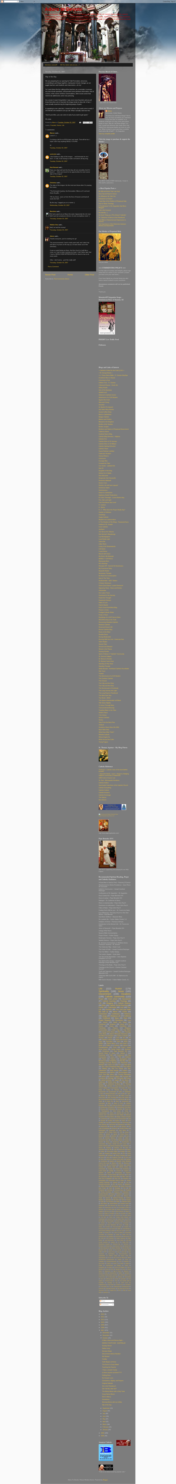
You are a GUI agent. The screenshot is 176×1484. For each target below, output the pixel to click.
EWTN (109, 1172)
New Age (124, 1251)
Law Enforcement (109, 1240)
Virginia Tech (113, 1290)
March (105, 1424)
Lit (118, 1242)
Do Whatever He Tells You (107, 196)
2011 (102, 1319)
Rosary (128, 1078)
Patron (102, 1151)
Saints (124, 1012)
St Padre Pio (109, 1101)
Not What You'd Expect (106, 1036)
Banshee (53, 211)
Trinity (126, 1111)
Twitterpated (117, 1286)
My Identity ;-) (103, 212)
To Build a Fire (119, 1284)
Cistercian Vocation (105, 453)
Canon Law (111, 1064)
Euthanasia (101, 1224)
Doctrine (110, 1120)
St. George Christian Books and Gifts (108, 1275)
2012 (103, 1317)
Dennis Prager (119, 1221)
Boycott (100, 1213)
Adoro (52, 236)
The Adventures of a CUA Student (109, 676)
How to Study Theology (106, 203)
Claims (120, 1138)
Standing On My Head (106, 664)
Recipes (125, 1090)
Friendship (102, 1028)
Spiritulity (127, 1273)
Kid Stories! (105, 1356)
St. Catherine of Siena (113, 1084)
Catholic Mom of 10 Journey (108, 441)
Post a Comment (53, 266)
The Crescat (103, 681)
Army (115, 1207)
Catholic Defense (124, 1003)
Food (120, 1082)
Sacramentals (112, 1091)
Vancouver (101, 1290)
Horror (127, 1230)
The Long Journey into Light (108, 690)
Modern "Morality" (116, 1248)
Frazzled (53, 125)
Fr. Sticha (102, 507)
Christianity (126, 1169)
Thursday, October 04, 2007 (59, 218)
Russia (107, 1269)
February (106, 1427)
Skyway (101, 1273)
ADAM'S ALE (103, 392)
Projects (109, 1263)
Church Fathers (114, 1076)
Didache (101, 1172)
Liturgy (104, 1016)
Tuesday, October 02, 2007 (58, 148)
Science (118, 1196)
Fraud (107, 1122)
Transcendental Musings (106, 708)
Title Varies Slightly (105, 703)
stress (108, 1157)
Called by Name (104, 431)
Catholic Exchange (105, 795)
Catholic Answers (104, 792)
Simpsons (126, 1271)
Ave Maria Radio (110, 1209)
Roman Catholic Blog (105, 629)
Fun (128, 1174)
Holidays (108, 1147)
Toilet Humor (117, 1111)
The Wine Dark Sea (105, 695)
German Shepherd (115, 1145)
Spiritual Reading (118, 1198)
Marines (120, 1184)
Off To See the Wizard (119, 1257)
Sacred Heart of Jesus (107, 1053)
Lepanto (113, 1242)
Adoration (110, 1086)
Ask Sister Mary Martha (106, 409)
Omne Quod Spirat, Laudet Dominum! (111, 585)
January (105, 1429)
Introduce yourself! (51, 65)
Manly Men (125, 1242)
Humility (101, 1232)
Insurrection (118, 1236)
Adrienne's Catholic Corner (107, 395)
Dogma (117, 1120)
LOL (100, 1003)
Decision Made (107, 1351)
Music (100, 1045)
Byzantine (123, 1213)
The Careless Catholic (106, 678)
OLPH (117, 1126)
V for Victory (103, 715)
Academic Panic (116, 1157)
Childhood (106, 1018)
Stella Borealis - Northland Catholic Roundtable (114, 668)
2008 (103, 1327)
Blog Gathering (119, 1211)
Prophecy (117, 1192)
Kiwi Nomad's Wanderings (107, 534)
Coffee (127, 1138)
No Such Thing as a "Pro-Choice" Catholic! (112, 215)
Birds (119, 1163)
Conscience (127, 1105)
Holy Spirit (127, 1064)
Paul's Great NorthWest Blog (108, 607)
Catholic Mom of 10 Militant (107, 444)
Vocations (126, 994)
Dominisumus (103, 490)
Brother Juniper (104, 426)
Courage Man (103, 461)
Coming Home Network (122, 1217)
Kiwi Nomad (54, 167)
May (104, 1419)
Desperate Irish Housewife (107, 478)
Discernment (105, 994)
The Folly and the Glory (106, 683)
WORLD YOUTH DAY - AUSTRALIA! (113, 1343)
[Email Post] (80, 122)
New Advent (102, 800)
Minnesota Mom (104, 561)
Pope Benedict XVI (120, 1051)
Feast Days (102, 1097)
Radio (121, 1263)
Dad (129, 1118)
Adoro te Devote (63, 9)
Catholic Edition (104, 783)
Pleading (128, 1190)
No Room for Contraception (107, 576)
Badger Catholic (104, 417)
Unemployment (125, 1286)
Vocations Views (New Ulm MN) (109, 727)
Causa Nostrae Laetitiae (106, 451)
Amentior (101, 405)
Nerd (110, 1188)
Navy (118, 1251)
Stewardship (128, 1276)
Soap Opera (122, 1130)
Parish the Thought (105, 598)
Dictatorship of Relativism (108, 1107)
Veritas (101, 720)
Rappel (127, 1263)
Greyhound (120, 1055)
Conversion (103, 1014)
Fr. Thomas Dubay (111, 1174)
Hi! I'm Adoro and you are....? (70, 65)
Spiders (120, 1273)
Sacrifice (120, 1109)
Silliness (126, 1196)
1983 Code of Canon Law (107, 778)
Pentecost (114, 1128)
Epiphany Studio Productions (108, 495)
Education (109, 1041)
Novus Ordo (124, 1255)
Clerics (111, 1217)
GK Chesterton (103, 1176)
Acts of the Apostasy (105, 390)
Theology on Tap (112, 1282)
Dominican (102, 1055)
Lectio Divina (120, 1240)
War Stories (104, 1203)
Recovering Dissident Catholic (108, 622)
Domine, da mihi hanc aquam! (108, 485)
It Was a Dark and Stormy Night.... (113, 1340)
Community (104, 1118)
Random (109, 1009)
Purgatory (107, 1153)
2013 (103, 1314)
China (123, 1215)
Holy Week (127, 1030)
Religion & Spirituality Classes (104, 815)
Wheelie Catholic (104, 734)
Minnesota (122, 1149)
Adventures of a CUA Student (108, 397)
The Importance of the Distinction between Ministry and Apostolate (112, 224)
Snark (100, 1101)
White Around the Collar (106, 739)
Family (101, 1007)
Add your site (112, 815)
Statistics (120, 1276)
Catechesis (112, 1007)
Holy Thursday (112, 1097)
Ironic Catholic (103, 527)
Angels (117, 1080)
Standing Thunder (104, 666)
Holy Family (125, 1122)
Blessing (126, 1163)
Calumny (106, 1215)
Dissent (101, 1142)
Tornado (128, 1199)
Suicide (116, 1278)
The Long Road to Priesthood (108, 693)
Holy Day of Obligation (105, 1178)
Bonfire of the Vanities (106, 424)
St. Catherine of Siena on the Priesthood (112, 217)
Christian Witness (110, 1138)
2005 (103, 1436)
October (105, 1338)
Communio (102, 458)
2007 (103, 1330)
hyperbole (105, 1292)
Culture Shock (121, 1219)
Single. (101, 1198)
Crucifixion (123, 1026)
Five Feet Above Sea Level (107, 502)
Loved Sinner (103, 551)
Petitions (128, 1057)
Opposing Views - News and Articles (110, 588)
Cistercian (102, 1082)
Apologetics (123, 1059)
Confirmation (102, 1219)
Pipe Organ (101, 1263)
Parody (122, 1099)
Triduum (113, 1059)
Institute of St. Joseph (106, 524)
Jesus (121, 991)
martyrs (101, 1134)
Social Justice (116, 1049)
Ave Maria (125, 1080)
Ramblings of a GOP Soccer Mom (109, 617)
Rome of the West (104, 632)
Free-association (117, 1226)
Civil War (103, 1217)
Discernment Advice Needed (111, 1354)
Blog (113, 1211)
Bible (104, 1005)
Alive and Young (104, 402)
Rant (125, 1018)
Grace (111, 1026)
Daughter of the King (105, 470)
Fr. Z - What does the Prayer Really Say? (112, 510)
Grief (118, 1041)
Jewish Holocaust (120, 1238)
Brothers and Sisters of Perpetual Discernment (114, 429)
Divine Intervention (122, 1039)
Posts (103, 1301)
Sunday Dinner (107, 1345)
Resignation (101, 1267)
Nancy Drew (112, 1251)
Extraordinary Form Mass (124, 1107)
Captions (121, 1136)
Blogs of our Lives (113, 1095)
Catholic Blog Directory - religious (109, 436)
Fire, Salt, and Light (105, 500)
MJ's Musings (103, 563)
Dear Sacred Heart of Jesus (108, 194)
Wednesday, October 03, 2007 (60, 205)
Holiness (127, 1014)
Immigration (110, 1234)
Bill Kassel (107, 1211)
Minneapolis (115, 1186)
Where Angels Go (104, 737)
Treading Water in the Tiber (107, 710)
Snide (106, 1273)
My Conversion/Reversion (106, 1099)
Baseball (101, 1136)
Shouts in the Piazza (105, 649)
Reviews (126, 1194)
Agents (115, 1134)
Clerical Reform (104, 456)
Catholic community (115, 996)
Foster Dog (115, 1030)
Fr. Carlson (102, 505)
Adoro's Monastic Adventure (119, 1034)
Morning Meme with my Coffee (112, 1402)
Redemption (102, 1130)
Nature (129, 1149)
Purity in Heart (103, 615)
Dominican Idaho (104, 488)
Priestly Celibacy (124, 1128)
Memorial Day (116, 1244)
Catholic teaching (109, 1001)
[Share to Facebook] (90, 123)
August (105, 1411)
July (104, 1413)
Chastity (110, 1169)
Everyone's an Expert (105, 198)
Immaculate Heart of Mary (116, 1180)
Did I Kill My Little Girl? (109, 1388)
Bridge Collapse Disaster (124, 1116)
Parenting (109, 1190)
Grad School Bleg (114, 1176)
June (104, 1416)
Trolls (102, 1201)
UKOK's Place (103, 712)
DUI (128, 1219)
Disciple (126, 1140)
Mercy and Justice (123, 1097)
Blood (107, 1136)
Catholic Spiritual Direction (107, 446)
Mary (119, 1032)
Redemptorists (109, 1265)
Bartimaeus (126, 1209)
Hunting (107, 1232)
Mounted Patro (102, 1250)
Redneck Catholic (104, 624)
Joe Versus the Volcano (106, 532)
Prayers (115, 1028)
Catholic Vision (103, 448)
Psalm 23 (115, 1263)
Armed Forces (124, 1134)
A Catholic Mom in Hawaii (107, 378)
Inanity (117, 1234)
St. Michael (122, 1275)
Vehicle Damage (120, 1155)
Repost (126, 1265)
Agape (127, 1205)
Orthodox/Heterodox (111, 1261)
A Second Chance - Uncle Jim (108, 385)
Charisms (117, 1215)
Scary (123, 1269)
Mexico (112, 1072)
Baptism (112, 1161)
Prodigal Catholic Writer (106, 612)
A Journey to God (104, 380)
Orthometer (102, 590)
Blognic (127, 1211)
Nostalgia (117, 1188)
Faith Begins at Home (109, 1362)
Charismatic (102, 1169)
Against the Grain (104, 400)
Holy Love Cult (120, 1230)
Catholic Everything (105, 787)
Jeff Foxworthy (110, 1238)
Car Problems (113, 1165)
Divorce (110, 1222)
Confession (116, 1014)
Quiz (127, 1099)
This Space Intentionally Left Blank (110, 700)
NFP (105, 1251)
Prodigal (122, 1151)
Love (129, 1020)
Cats (112, 1215)
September (106, 1408)
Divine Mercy (111, 1043)
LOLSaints (102, 549)
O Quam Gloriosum (105, 583)
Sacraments (126, 999)
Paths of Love (103, 602)
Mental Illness (109, 1246)
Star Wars (116, 1199)
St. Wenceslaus (112, 1276)
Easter (123, 1088)
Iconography (102, 1180)
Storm (102, 1278)
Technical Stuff (108, 1280)
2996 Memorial (111, 1205)
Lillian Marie (102, 544)
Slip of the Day (107, 1405)
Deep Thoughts (110, 1221)
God (117, 1037)
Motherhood (104, 1126)
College (111, 1170)
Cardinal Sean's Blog (105, 434)
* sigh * (129, 1093)
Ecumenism (116, 1142)
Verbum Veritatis (104, 717)
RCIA (125, 1041)
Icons (112, 1057)
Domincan (117, 1222)
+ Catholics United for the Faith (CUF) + (111, 370)
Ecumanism (126, 1222)
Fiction (123, 1120)
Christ (100, 1138)
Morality (122, 1061)
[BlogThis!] (86, 123)
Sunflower (110, 1155)
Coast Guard (102, 1170)
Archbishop (104, 1161)
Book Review (102, 1165)
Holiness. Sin (118, 1147)
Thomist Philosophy (124, 1074)
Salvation (118, 1269)
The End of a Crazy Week (110, 1364)
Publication (125, 1192)
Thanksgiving (105, 1111)
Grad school (112, 999)
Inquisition (110, 1236)
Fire (119, 1064)
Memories (126, 1244)
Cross (115, 1047)
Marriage (111, 1078)
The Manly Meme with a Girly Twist (113, 1391)
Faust (120, 1224)
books (129, 1155)
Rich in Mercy (106, 1397)
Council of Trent (111, 1219)
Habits (118, 1228)
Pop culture (127, 1066)
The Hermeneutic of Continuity (108, 688)
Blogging (109, 1003)
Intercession (112, 1124)
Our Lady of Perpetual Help (111, 1066)
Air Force (126, 1157)
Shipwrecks (108, 1271)
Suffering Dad (109, 1278)
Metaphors (128, 1184)
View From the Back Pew (107, 722)
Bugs (117, 1213)
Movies (112, 1126)
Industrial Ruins (102, 1236)
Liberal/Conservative (104, 1184)
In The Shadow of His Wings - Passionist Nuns (114, 522)
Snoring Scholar (104, 651)
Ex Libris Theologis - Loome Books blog (111, 497)
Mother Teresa (125, 1186)
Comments (105, 1304)
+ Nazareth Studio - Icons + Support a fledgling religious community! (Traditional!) (114, 774)
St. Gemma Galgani (105, 656)
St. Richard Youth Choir (106, 661)
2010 (103, 1322)
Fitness (100, 1226)
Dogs (100, 1041)
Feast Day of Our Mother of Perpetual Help (112, 201)
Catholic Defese (123, 1167)
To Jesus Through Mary (106, 705)
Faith (111, 1055)
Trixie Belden (103, 1286)
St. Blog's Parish (112, 1132)
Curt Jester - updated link (107, 466)
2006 (103, 1433)
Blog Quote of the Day (122, 1086)
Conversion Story (103, 1140)
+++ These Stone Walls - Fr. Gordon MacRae (113, 375)
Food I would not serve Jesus (117, 1144)
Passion (101, 1037)
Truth (118, 1093)
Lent (121, 1007)
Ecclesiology (118, 1172)
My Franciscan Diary (105, 568)
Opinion (119, 1259)
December (106, 1332)
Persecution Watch (112, 1151)
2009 (103, 1325)
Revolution (109, 1267)
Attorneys (101, 1209)
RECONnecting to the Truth (107, 620)
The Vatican (102, 797)
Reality (100, 1265)
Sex (124, 1153)
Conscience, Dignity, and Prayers (112, 1380)
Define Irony (112, 1082)
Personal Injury (119, 1190)
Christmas (105, 1051)
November (106, 1335)
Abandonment (103, 1113)
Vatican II (123, 1053)
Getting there (106, 1375)
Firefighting (112, 1061)
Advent (125, 1045)
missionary (102, 1205)
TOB (122, 1199)
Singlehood (112, 1130)
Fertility (127, 1224)
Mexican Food (118, 1246)
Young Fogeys (103, 742)
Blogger (105, 1480)
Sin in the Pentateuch (109, 1386)
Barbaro (119, 1209)
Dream (108, 1142)
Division (103, 1222)
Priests (110, 1037)
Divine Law (128, 1221)
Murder (111, 1250)
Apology (128, 1159)
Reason (112, 1194)
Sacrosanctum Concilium (106, 1196)
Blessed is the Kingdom (106, 422)
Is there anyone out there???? (112, 1372)
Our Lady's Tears (104, 593)
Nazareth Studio (104, 571)
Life (63, 125)
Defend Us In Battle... (105, 473)
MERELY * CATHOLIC (106, 558)
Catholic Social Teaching (118, 1005)
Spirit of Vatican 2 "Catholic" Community (111, 654)
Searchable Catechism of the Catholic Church (113, 785)
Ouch (120, 1261)
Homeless (126, 1178)
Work (117, 1101)
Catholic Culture (104, 790)
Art (130, 1037)
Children (117, 1169)
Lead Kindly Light (104, 539)
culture (122, 1024)
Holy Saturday (103, 1124)
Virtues (105, 1022)
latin (123, 1093)
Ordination (101, 1261)
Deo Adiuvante (103, 475)
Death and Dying (120, 1022)
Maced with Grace (104, 554)
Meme (115, 1012)
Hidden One (54, 225)
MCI (114, 1184)
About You (120, 1205)
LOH (126, 1082)
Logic (115, 1149)
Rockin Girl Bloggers (119, 1267)
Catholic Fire (103, 439)
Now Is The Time (104, 578)
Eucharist (125, 1076)
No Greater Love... (108, 1378)
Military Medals (105, 1186)
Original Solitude (107, 1383)
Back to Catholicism (105, 414)
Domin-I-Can (103, 483)
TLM (121, 1132)
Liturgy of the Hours (108, 1032)
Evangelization (103, 1047)
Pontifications (111, 1109)
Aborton (108, 1134)
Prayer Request (105, 1020)
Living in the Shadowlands (107, 546)
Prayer (101, 999)
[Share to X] (88, 123)
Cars (127, 1136)
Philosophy (119, 1078)
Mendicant (101, 1246)
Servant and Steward (105, 646)
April (104, 1421)
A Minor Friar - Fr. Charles (107, 382)
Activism (116, 1045)
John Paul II (123, 1043)
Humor (59, 125)
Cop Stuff (113, 1140)
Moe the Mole (125, 1248)
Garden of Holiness (105, 512)
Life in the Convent (105, 210)
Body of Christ (118, 1103)
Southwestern (113, 1273)
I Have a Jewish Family (109, 1370)
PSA (119, 1057)
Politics (108, 1045)
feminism (128, 1049)
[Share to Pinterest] (92, 123)
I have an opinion (118, 1232)
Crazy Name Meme (108, 1394)
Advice (111, 1113)
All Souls (101, 1159)
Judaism (115, 1182)
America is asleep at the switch (115, 1159)
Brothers (114, 1136)
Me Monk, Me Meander (106, 556)
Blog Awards (114, 1070)
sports (104, 1076)
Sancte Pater (103, 644)
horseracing (125, 1101)
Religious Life (116, 1016)
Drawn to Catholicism (105, 492)
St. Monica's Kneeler (105, 659)
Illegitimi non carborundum (107, 519)
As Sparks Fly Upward (106, 407)
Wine (124, 1290)
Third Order (111, 1284)
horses (127, 1132)
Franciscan (121, 1174)
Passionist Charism (105, 600)
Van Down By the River (123, 1288)
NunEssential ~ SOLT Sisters (108, 580)
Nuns (116, 1099)
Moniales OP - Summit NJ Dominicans (111, 566)
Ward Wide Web (104, 729)
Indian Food (125, 1234)
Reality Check (116, 1153)
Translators (128, 1284)
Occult (109, 1257)
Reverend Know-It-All (105, 627)
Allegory (101, 1207)
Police (104, 1059)
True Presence (110, 1201)
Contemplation (114, 1088)
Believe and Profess (105, 419)
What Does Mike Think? (106, 732)
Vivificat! (101, 725)
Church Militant (103, 1088)
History (108, 1090)
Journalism (102, 1149)
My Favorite (118, 1250)
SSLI (112, 1269)
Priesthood (102, 1024)
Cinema (129, 1215)
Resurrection (102, 1091)
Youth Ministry (114, 1203)
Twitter (118, 1201)
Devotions (119, 1020)
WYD (119, 1290)
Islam (126, 1147)
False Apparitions (111, 1224)
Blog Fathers (110, 1116)
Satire (120, 1091)
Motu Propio (102, 1188)
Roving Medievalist (105, 637)
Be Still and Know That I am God (109, 191)
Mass (117, 1018)
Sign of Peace (117, 1271)
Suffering (127, 1016)
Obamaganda (102, 1257)
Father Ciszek (125, 1095)
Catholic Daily (111, 1167)
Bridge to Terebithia (109, 1213)
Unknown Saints (126, 1201)
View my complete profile (107, 133)
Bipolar (114, 1163)
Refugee (119, 1265)
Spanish (108, 1198)
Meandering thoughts (104, 1244)
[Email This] (84, 123)
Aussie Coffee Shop (105, 412)
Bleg (109, 1103)
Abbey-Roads (103, 387)
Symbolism (123, 1278)
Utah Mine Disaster (110, 1288)
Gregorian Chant (103, 1228)
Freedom (126, 1226)
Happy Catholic (103, 517)
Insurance (102, 1078)
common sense (124, 1203)
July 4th (109, 1149)
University (101, 1288)
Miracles (116, 1090)
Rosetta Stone (103, 634)
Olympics (123, 1126)
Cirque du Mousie (117, 1105)
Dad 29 (101, 468)
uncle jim (53, 154)
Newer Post (50, 275)
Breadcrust (102, 1061)
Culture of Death (122, 1036)
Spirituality (104, 991)
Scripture (113, 1024)
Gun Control (112, 1228)
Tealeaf (101, 673)
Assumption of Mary (124, 1207)
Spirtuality (108, 1199)
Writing (104, 1068)
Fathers (124, 1070)
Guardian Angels (115, 1122)
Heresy (101, 1147)
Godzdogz (102, 514)
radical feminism (106, 1080)
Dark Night (101, 1221)
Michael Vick (127, 1246)
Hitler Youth (125, 1176)
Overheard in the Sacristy (107, 595)
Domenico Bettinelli (105, 480)
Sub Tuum (102, 671)
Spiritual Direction (110, 1093)
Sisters (101, 1043)
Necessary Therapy (105, 573)
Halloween (126, 1145)
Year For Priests (117, 1068)
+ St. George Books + (106, 373)
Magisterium (121, 1124)
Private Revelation (106, 1192)
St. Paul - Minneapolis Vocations (109, 780)
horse (102, 1157)
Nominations (111, 1253)
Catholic (121, 1165)
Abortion (101, 1064)
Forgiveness (103, 1072)
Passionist (124, 1062)
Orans (126, 1259)
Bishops (103, 1095)
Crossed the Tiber (104, 463)
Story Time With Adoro (106, 1074)
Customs (126, 1170)
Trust (110, 1286)
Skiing (101, 1084)
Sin (124, 1037)
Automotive (102, 1103)
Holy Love (117, 1178)
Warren (52, 133)
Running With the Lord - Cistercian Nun (111, 639)
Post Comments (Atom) (61, 279)
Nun (124, 1188)
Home (70, 275)
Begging (101, 1211)
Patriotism (126, 1261)
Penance (103, 1109)
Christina (53, 182)
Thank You (128, 1109)
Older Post (89, 275)
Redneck (119, 1194)
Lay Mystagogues (104, 536)
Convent (118, 1170)
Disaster (103, 1120)
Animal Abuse (108, 1207)
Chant (108, 1105)
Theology (123, 1001)
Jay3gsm (101, 529)
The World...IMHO (104, 698)
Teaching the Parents (109, 1367)
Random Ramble (103, 1194)
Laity (121, 1182)
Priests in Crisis (104, 610)
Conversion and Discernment (117, 1118)
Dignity (120, 1140)
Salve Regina (103, 641)
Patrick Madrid (103, 605)
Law (127, 1182)
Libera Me (102, 541)
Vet (107, 1290)
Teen (116, 1280)
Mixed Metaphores (105, 1248)
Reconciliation (123, 1072)
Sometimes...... (107, 1399)
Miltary (129, 1124)
